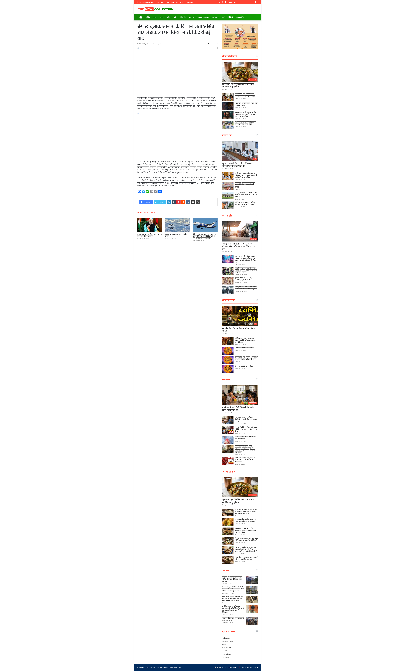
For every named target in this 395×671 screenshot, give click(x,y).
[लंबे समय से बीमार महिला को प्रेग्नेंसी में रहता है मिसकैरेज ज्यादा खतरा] (228, 420)
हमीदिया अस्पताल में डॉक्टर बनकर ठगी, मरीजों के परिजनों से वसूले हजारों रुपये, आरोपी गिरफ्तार (233, 609)
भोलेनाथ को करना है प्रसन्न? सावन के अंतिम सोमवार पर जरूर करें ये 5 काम (245, 340)
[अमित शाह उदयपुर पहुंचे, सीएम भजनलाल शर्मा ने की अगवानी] (228, 205)
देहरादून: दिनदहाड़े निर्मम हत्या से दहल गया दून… (233, 619)
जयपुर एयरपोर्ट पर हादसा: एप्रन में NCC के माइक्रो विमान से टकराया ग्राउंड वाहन (246, 195)
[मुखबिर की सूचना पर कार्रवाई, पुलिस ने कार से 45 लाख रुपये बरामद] (252, 580)
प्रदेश (168, 17)
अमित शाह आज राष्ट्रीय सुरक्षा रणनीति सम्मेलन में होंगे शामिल (149, 235)
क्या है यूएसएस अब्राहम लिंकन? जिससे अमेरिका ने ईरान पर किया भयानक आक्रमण (246, 270)
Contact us (189, 2)
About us (160, 2)
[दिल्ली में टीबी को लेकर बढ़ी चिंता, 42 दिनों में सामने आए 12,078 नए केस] (228, 430)
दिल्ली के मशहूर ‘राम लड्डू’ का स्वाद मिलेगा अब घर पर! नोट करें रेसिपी (246, 539)
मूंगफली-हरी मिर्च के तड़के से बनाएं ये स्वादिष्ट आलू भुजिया (238, 85)
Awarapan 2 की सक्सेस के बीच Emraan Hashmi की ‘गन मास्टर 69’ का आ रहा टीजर (246, 114)
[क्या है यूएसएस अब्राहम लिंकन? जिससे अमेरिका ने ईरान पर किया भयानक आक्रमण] (228, 271)
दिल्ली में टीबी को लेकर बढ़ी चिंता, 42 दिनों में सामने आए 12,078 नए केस (246, 429)
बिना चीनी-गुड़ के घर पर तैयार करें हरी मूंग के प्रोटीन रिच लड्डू (246, 558)
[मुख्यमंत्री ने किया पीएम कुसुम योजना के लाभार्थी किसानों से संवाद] (228, 186)
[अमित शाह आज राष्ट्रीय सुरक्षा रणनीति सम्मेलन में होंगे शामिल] (149, 225)
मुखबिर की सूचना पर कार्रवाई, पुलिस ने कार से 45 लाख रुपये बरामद (232, 579)
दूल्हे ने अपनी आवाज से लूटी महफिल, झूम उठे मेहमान (244, 279)
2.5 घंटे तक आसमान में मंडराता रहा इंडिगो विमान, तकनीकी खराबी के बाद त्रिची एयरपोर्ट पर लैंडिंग (204, 236)
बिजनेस (183, 17)
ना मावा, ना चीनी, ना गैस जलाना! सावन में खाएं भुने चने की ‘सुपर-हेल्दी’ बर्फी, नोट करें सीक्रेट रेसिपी (246, 549)
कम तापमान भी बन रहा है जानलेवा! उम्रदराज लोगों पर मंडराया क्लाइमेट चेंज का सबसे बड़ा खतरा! (245, 449)
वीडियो (230, 17)
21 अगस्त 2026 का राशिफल (244, 366)
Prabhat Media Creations (249, 667)
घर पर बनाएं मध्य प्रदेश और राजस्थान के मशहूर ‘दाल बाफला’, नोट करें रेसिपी (246, 530)
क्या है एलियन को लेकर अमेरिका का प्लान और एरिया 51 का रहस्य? (246, 288)
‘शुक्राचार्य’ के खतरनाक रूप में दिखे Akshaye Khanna (246, 104)
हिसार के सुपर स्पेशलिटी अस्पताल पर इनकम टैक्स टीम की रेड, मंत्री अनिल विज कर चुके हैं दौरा (233, 589)
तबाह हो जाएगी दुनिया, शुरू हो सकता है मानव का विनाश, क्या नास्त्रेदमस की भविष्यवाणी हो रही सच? (246, 259)
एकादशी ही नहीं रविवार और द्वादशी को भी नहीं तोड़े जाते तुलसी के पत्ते (246, 358)
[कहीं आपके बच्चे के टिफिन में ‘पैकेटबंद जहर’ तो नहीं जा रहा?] (228, 97)
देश (154, 17)
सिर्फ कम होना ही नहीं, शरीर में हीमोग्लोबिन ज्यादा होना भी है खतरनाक (245, 460)
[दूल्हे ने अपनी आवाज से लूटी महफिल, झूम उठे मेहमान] (228, 280)
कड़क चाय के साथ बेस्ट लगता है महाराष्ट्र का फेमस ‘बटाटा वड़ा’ (245, 520)
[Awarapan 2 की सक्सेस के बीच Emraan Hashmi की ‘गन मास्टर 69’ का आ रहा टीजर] (228, 115)
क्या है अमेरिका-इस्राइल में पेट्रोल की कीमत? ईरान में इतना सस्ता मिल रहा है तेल (238, 246)
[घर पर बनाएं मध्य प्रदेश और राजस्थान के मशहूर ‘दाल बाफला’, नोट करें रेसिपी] (228, 531)
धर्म (223, 17)
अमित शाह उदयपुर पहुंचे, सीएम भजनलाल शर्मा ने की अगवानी (245, 203)
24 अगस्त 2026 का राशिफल (244, 348)
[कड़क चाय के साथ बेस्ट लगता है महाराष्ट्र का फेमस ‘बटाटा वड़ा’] (228, 522)
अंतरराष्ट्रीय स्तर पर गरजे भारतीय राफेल (176, 235)
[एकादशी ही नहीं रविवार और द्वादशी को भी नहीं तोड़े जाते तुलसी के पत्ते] (228, 360)
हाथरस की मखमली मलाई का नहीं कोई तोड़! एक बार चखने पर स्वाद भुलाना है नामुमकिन (246, 511)
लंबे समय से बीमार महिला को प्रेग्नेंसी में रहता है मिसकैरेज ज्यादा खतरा (246, 419)
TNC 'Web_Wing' (144, 44)
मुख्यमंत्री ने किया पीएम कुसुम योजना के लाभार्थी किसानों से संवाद (245, 185)
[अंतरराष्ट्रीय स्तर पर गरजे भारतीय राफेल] (177, 225)
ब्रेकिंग (148, 17)
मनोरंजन (215, 17)
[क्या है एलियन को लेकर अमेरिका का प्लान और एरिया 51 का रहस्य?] (228, 290)
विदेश (162, 17)
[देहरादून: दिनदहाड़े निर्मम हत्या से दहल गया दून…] (252, 621)
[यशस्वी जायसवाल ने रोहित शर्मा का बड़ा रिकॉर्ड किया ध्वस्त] (228, 125)
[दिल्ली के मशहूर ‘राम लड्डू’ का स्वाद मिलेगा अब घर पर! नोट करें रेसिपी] (228, 541)
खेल (175, 17)
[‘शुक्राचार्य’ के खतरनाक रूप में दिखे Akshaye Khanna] (228, 106)
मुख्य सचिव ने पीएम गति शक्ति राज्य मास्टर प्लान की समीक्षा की (237, 164)
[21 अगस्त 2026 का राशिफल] (228, 369)
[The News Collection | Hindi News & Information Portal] (155, 9)
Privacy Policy (169, 2)
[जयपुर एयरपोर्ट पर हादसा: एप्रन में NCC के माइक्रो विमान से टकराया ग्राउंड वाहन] (228, 195)
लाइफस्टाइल (203, 17)
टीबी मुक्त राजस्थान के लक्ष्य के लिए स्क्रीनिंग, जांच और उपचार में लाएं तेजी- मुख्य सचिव (246, 175)
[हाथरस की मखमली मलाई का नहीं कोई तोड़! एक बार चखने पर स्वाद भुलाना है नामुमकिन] (228, 512)
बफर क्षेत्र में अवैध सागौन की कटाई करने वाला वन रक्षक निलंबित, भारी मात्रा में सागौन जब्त (233, 599)
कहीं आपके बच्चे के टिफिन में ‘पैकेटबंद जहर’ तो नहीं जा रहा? (245, 95)
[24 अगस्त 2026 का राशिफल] (228, 351)
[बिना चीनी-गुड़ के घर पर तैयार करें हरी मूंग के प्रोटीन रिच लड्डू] (228, 560)
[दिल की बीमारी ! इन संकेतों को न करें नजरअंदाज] (228, 440)
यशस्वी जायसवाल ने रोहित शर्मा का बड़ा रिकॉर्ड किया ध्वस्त (245, 123)
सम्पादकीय (240, 17)
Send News (179, 2)
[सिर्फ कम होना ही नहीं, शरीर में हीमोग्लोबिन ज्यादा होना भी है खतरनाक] (228, 461)
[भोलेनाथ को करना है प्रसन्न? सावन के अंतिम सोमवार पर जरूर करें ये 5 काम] (228, 341)
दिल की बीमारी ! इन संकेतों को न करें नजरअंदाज (245, 438)
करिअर (192, 17)
